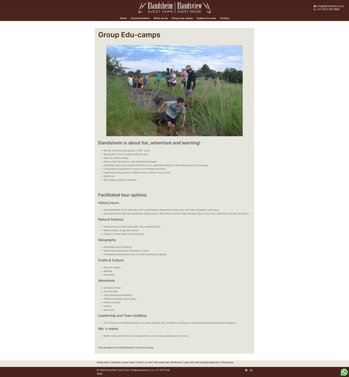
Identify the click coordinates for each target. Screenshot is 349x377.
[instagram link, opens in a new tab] (251, 370)
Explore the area (206, 18)
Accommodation (140, 18)
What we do (161, 18)
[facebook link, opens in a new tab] (246, 370)
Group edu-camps (182, 18)
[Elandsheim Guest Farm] (174, 7)
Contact (224, 18)
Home (123, 18)
